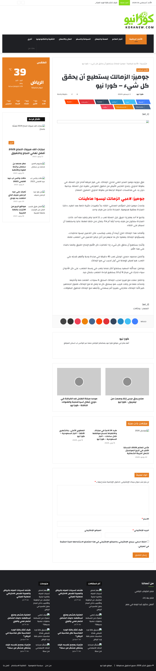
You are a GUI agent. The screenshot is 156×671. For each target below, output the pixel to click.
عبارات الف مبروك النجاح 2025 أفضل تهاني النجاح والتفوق (27, 151)
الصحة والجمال (101, 39)
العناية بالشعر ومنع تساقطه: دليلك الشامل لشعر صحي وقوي (71, 618)
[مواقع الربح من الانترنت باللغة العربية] (36, 210)
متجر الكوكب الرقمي (144, 591)
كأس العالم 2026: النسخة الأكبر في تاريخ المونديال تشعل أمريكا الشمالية (136, 450)
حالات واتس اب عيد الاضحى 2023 (16, 179)
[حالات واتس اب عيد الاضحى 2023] (36, 182)
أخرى (30, 39)
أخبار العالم (117, 39)
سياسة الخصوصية (35, 665)
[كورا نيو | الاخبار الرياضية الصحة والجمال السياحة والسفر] (139, 20)
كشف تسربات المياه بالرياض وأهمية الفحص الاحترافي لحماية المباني (69, 593)
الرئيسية (143, 63)
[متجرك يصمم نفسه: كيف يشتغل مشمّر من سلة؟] (93, 649)
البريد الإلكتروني (141, 530)
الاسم (145, 519)
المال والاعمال (65, 39)
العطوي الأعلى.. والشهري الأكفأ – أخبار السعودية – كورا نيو (72, 433)
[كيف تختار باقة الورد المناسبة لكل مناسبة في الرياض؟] (93, 634)
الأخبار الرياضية (136, 39)
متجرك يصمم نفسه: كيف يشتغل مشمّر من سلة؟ (70, 646)
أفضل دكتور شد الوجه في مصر (140, 604)
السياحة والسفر (83, 39)
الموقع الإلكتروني (92, 530)
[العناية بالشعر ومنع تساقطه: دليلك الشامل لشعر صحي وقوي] (93, 619)
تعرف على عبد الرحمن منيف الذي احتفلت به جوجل (17, 195)
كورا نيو (140, 94)
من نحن (48, 665)
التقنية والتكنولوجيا (45, 39)
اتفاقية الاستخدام (18, 665)
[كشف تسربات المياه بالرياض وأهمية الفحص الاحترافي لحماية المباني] (93, 600)
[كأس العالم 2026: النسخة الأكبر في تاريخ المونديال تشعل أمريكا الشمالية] (135, 437)
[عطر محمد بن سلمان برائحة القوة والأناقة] (36, 168)
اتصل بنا (6, 665)
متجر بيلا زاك (148, 598)
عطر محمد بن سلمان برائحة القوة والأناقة (19, 167)
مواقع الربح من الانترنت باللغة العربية (18, 209)
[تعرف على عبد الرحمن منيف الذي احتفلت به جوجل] (36, 196)
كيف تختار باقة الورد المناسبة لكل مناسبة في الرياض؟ (94, 2)
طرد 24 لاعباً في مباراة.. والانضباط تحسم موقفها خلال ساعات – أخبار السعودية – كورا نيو (104, 435)
